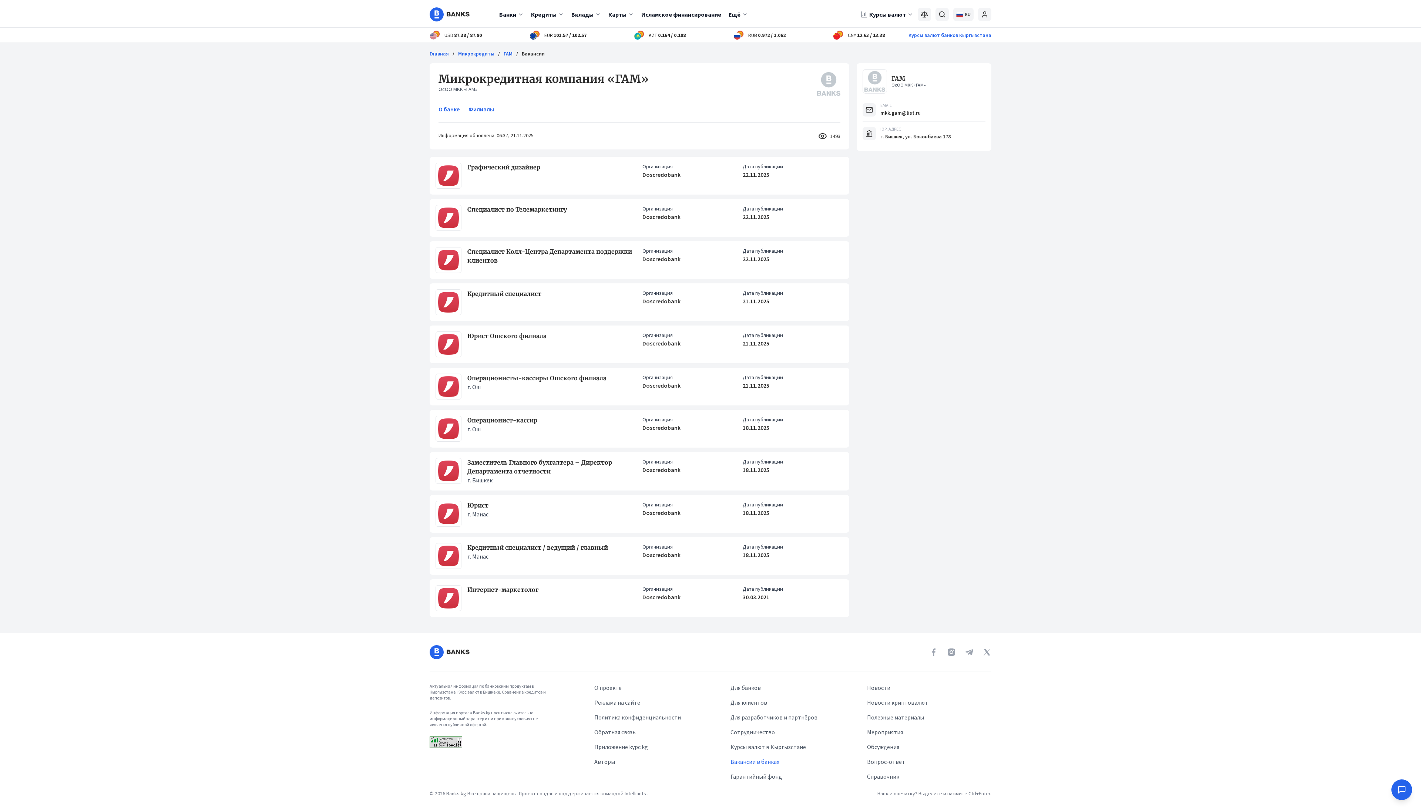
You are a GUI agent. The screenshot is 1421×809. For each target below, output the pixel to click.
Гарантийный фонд (756, 776)
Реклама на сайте (617, 702)
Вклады (582, 14)
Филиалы (481, 109)
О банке (449, 109)
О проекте (608, 687)
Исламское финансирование (681, 14)
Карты (617, 14)
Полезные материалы (895, 717)
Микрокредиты (476, 53)
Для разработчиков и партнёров (773, 717)
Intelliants (636, 793)
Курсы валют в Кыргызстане (768, 747)
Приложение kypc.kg (621, 747)
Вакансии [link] (533, 53)
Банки (507, 14)
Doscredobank (661, 174)
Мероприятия (885, 732)
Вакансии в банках (754, 761)
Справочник (883, 776)
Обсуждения (883, 747)
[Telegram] (969, 652)
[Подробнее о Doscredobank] (448, 176)
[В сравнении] (924, 14)
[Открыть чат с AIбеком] (1401, 789)
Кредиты (544, 14)
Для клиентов (748, 702)
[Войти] (984, 14)
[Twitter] (986, 652)
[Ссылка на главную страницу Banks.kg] (450, 14)
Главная (439, 53)
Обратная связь (615, 732)
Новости (878, 687)
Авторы (604, 761)
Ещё (734, 14)
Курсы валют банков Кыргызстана (949, 35)
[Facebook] (933, 652)
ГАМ (508, 53)
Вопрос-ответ (886, 761)
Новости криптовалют (897, 702)
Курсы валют (887, 14)
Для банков (745, 687)
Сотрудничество (752, 732)
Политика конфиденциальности (637, 717)
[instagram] (951, 652)
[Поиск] (942, 14)
